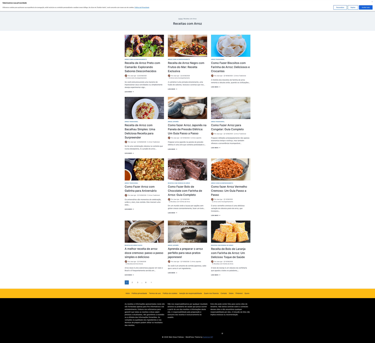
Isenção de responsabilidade (190, 293)
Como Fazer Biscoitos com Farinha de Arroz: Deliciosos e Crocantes (230, 67)
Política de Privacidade (142, 7)
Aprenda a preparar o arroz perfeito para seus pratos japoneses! (185, 253)
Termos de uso (155, 293)
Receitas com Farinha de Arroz (179, 183)
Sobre (231, 293)
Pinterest (239, 293)
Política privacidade (139, 293)
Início (128, 293)
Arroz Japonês (173, 121)
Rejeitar (353, 7)
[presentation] (144, 46)
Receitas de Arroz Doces (133, 245)
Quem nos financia (211, 293)
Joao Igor (133, 75)
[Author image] (126, 76)
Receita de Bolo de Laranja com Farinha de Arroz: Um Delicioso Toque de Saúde (228, 253)
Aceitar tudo (366, 7)
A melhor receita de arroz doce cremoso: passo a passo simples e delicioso (144, 253)
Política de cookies (170, 293)
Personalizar (340, 7)
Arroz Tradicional (218, 59)
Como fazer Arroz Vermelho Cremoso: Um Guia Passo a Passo (229, 190)
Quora (247, 293)
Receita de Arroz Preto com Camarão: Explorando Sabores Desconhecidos (142, 67)
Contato (224, 293)
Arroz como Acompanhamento (136, 59)
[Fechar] (373, 1)
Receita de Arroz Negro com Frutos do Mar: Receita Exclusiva (186, 67)
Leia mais (129, 91)
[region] (187, 5)
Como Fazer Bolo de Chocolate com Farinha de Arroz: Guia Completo (185, 190)
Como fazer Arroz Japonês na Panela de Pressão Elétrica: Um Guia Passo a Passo (187, 129)
